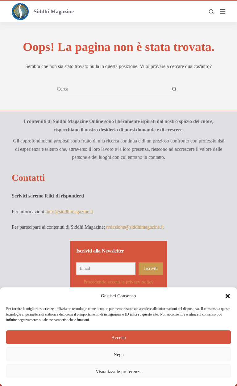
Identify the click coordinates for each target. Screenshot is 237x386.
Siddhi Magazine (54, 11)
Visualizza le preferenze (119, 371)
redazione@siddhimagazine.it (135, 227)
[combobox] (112, 89)
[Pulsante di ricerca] (174, 89)
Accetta (118, 337)
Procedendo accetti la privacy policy (119, 281)
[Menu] (222, 11)
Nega (119, 354)
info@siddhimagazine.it (70, 211)
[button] (228, 296)
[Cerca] (211, 11)
